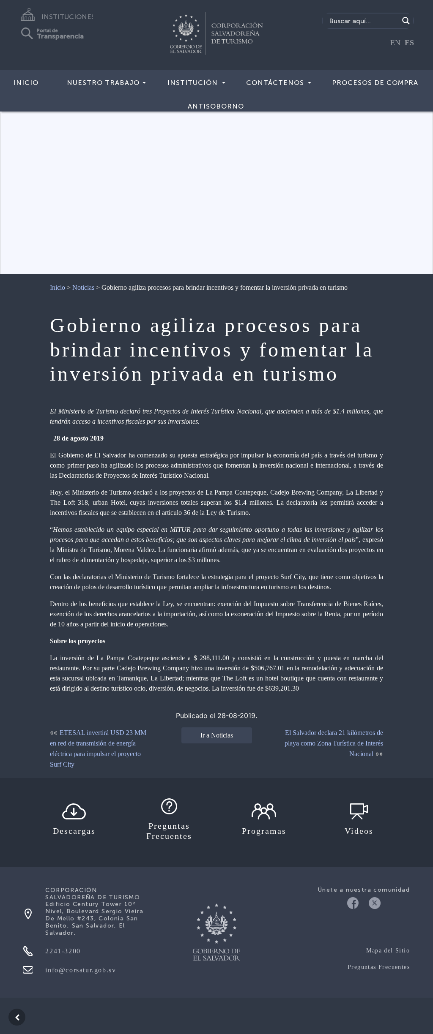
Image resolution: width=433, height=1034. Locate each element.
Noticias (83, 287)
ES (409, 42)
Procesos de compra (375, 83)
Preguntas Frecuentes (379, 967)
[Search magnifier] (406, 21)
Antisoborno (216, 106)
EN (395, 42)
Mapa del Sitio (388, 950)
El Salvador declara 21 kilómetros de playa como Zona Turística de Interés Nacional (334, 743)
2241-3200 (62, 951)
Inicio (26, 83)
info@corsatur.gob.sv (80, 970)
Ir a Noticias (216, 735)
